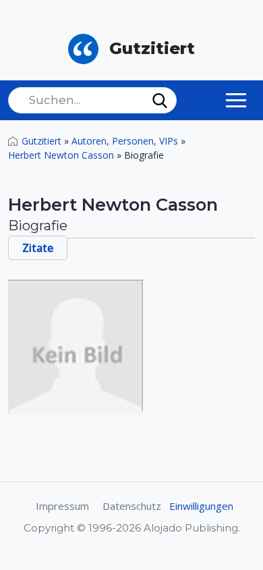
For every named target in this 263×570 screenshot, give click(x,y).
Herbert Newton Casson (61, 155)
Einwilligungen (201, 506)
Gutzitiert (41, 140)
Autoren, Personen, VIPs (124, 140)
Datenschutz (132, 506)
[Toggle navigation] (236, 100)
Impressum (62, 506)
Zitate (37, 247)
